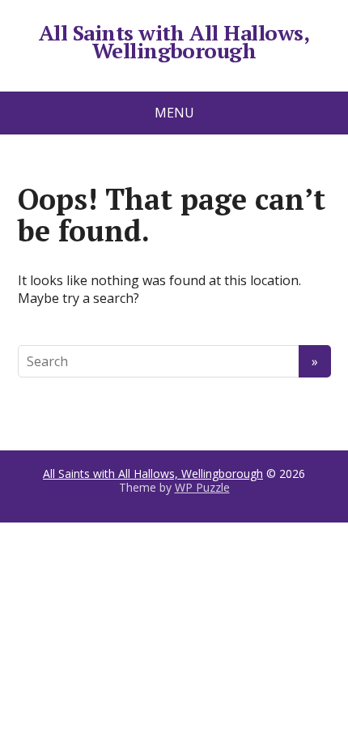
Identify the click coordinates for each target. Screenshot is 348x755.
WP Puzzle (202, 487)
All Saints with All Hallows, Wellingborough (174, 41)
